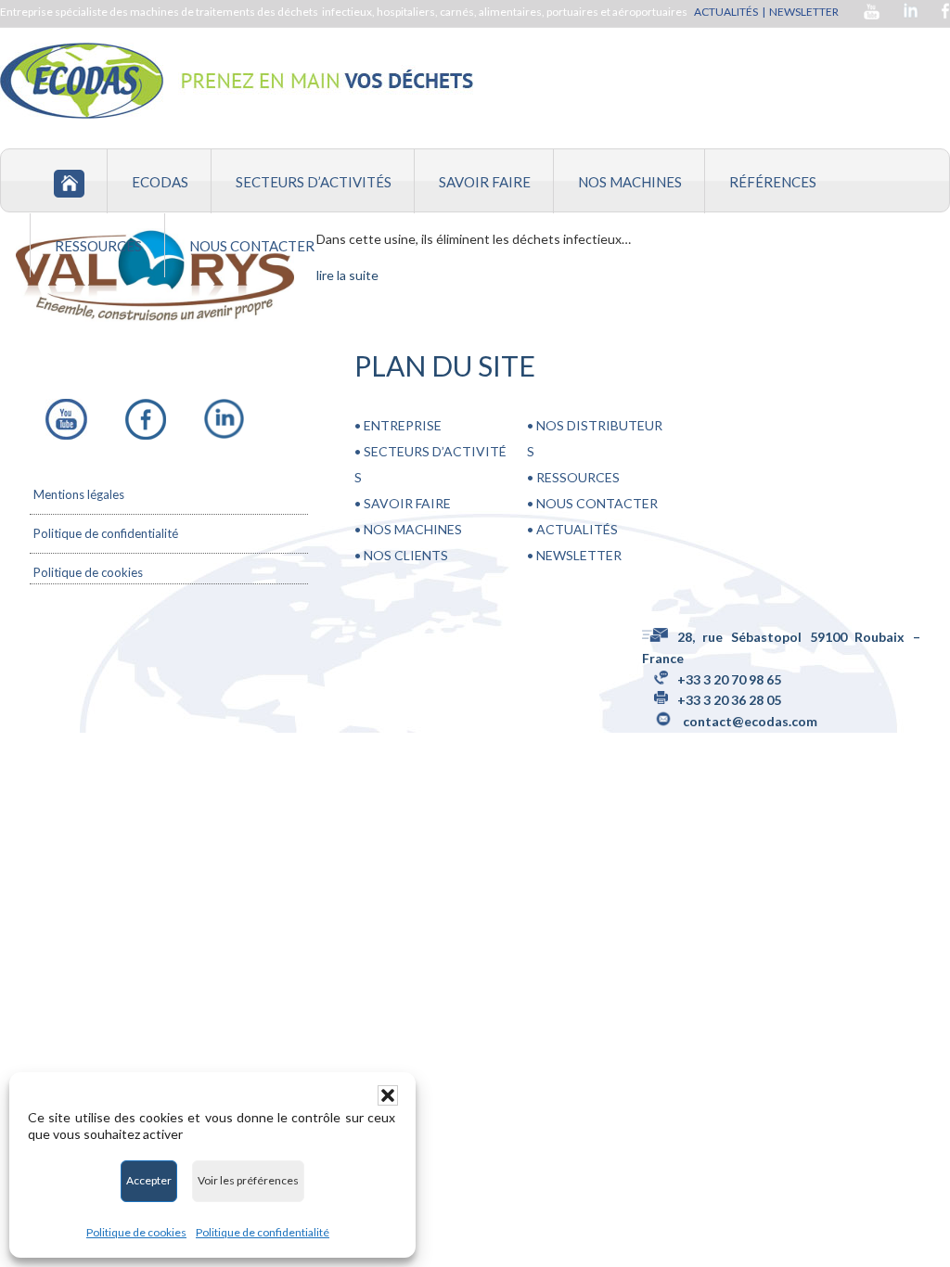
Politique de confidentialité (262, 1232)
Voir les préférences (248, 1180)
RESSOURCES (576, 477)
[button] (388, 1095)
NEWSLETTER (805, 12)
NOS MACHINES (413, 529)
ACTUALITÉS (726, 12)
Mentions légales (78, 494)
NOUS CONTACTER (595, 503)
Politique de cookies (136, 1232)
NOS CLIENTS (406, 555)
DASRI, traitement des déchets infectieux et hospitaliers (236, 81)
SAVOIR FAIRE (407, 503)
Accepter (149, 1180)
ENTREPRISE (403, 425)
